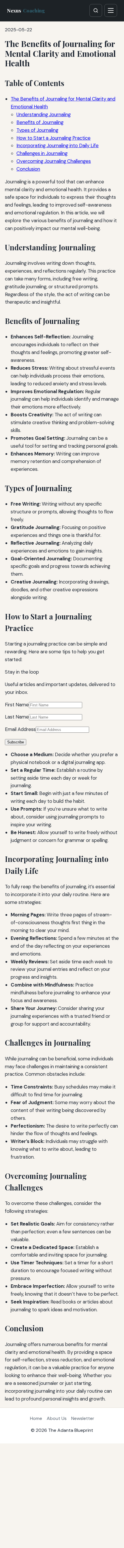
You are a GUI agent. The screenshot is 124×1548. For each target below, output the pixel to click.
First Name (17, 704)
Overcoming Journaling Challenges (53, 161)
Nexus (26, 10)
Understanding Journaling (43, 114)
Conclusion (28, 169)
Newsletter (82, 1418)
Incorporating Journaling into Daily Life (57, 145)
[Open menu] (110, 10)
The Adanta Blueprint (70, 1430)
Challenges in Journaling (41, 153)
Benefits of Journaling (39, 122)
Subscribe (15, 742)
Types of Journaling (37, 130)
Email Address (20, 729)
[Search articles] (95, 10)
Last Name (17, 717)
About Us (57, 1418)
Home (36, 1418)
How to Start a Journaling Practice (53, 138)
